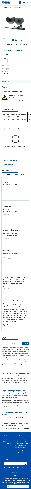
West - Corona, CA (19, 438)
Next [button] (26, 144)
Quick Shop (15, 154)
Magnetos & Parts (18, 7)
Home (3, 7)
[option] (15, 23)
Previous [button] (4, 144)
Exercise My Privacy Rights (20, 470)
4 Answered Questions (19, 50)
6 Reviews (10, 50)
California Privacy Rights (9, 470)
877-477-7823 (9, 438)
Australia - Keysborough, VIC (21, 452)
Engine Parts (9, 7)
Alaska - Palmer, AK (19, 449)
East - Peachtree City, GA (21, 447)
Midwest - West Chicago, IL (21, 443)
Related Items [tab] (8, 164)
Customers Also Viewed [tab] (11, 160)
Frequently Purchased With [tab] (12, 129)
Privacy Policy (15, 475)
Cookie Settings (15, 472)
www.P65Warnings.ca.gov (17, 100)
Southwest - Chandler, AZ (21, 440)
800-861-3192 (5, 441)
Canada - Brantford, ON (20, 451)
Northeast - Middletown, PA (21, 445)
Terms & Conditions (22, 473)
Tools (3, 9)
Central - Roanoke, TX (20, 441)
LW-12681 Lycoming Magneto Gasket (15, 146)
